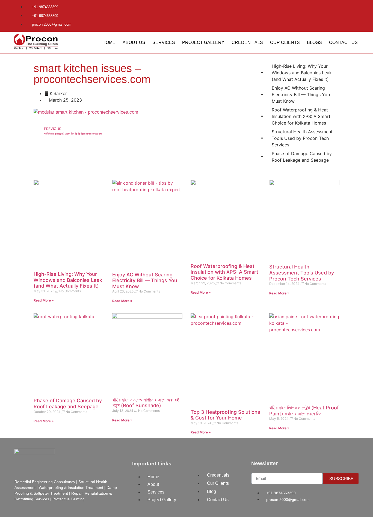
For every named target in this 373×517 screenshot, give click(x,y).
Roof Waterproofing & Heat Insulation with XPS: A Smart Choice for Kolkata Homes (224, 272)
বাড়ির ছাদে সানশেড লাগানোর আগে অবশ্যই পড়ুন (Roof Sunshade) (145, 403)
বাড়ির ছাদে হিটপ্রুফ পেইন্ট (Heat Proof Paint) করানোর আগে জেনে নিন (304, 410)
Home (109, 42)
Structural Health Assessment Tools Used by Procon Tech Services (301, 272)
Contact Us (343, 42)
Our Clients (285, 42)
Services (163, 42)
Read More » (44, 300)
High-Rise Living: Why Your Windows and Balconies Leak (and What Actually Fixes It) (68, 280)
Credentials (247, 42)
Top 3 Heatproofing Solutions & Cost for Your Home (225, 415)
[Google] (352, 9)
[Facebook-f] (334, 9)
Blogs (314, 42)
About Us (134, 42)
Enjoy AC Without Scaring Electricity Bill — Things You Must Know (144, 280)
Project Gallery (203, 42)
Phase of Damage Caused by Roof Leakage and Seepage (68, 403)
